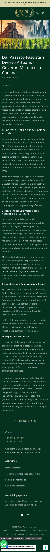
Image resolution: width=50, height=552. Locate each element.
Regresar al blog (26, 420)
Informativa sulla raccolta (11, 550)
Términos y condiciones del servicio (22, 474)
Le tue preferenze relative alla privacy (21, 546)
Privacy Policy (6, 538)
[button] (5, 13)
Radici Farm (22, 527)
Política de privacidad (39, 530)
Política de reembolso (19, 530)
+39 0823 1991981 (15, 438)
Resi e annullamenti (15, 485)
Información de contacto (36, 534)
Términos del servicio (15, 534)
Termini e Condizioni (33, 538)
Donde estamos (12, 467)
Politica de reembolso (15, 480)
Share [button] (8, 85)
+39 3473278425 (14, 441)
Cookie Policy (18, 538)
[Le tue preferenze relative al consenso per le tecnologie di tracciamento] (45, 547)
